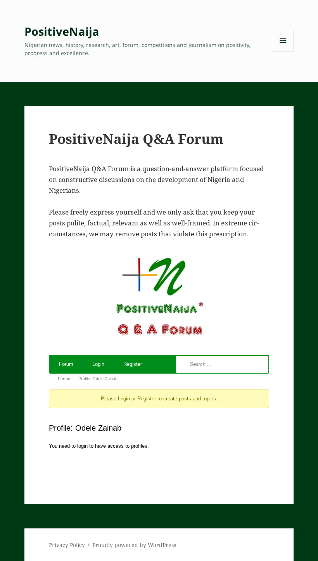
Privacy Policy (67, 545)
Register (132, 364)
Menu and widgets (283, 51)
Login (98, 364)
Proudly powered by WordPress (134, 545)
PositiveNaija (61, 31)
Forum (66, 364)
